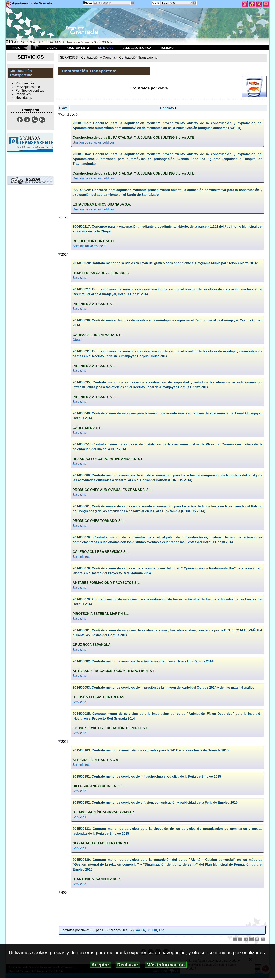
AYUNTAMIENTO (78, 47)
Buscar (88, 2)
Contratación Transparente (138, 57)
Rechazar (128, 964)
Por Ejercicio (25, 83)
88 (148, 930)
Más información (165, 964)
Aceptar (100, 964)
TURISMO (167, 47)
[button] (195, 3)
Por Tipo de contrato (30, 90)
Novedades (24, 97)
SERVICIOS (105, 47)
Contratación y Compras (98, 57)
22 (132, 930)
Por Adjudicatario (28, 87)
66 (143, 930)
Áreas (156, 2)
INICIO (16, 47)
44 (138, 930)
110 (154, 930)
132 (161, 930)
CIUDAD (52, 47)
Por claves (23, 94)
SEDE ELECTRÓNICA (137, 47)
